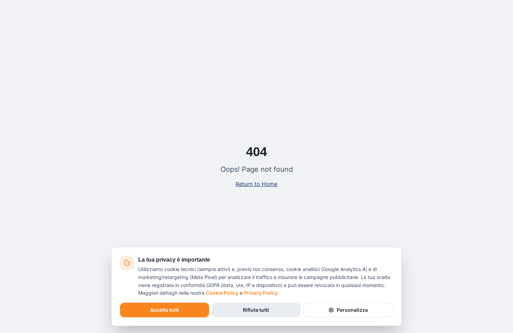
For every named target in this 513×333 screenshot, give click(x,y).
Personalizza (352, 310)
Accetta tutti (164, 310)
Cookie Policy (222, 293)
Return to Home (256, 183)
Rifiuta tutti (256, 310)
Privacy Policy (260, 293)
